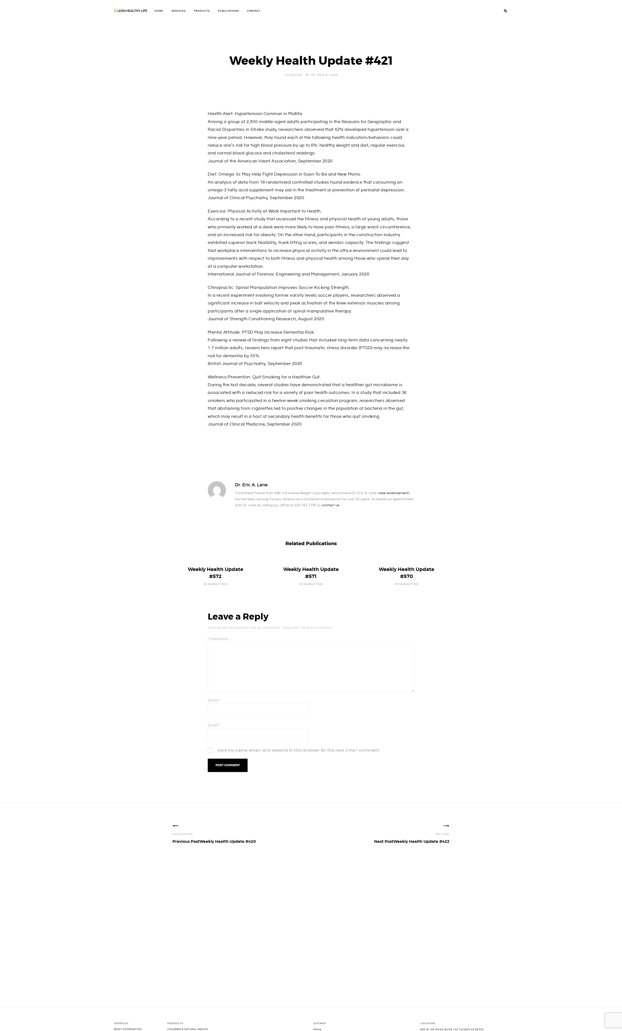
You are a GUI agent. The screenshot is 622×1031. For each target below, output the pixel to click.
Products (202, 10)
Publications (228, 10)
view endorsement (394, 493)
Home (159, 10)
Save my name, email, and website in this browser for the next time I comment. (298, 750)
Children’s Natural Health (187, 1029)
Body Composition (128, 1029)
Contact (253, 10)
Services (179, 10)
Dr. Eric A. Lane (324, 75)
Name (215, 700)
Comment (218, 639)
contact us (330, 505)
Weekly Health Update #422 (411, 841)
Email (214, 725)
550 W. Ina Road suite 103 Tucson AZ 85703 (452, 1029)
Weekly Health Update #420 (214, 841)
